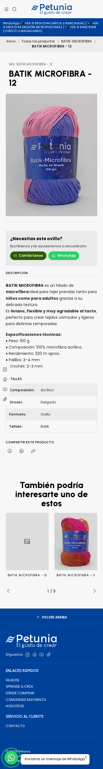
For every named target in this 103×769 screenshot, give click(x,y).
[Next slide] (93, 591)
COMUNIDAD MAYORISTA (26, 699)
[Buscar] (14, 9)
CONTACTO (15, 726)
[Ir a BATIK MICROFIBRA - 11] (75, 541)
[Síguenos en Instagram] (27, 654)
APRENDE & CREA (19, 686)
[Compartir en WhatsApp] (22, 451)
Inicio (11, 41)
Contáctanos (31, 255)
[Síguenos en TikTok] (48, 654)
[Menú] (6, 9)
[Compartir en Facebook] (10, 451)
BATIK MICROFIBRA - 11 (76, 575)
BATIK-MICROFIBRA (76, 41)
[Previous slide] (10, 591)
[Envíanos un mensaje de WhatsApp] (11, 758)
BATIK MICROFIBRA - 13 (27, 575)
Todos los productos (38, 41)
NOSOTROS (15, 706)
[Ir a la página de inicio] (51, 9)
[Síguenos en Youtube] (41, 654)
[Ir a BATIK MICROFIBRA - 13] (27, 541)
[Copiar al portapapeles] (33, 451)
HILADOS (12, 680)
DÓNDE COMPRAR (20, 693)
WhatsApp (66, 255)
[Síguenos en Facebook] (34, 654)
